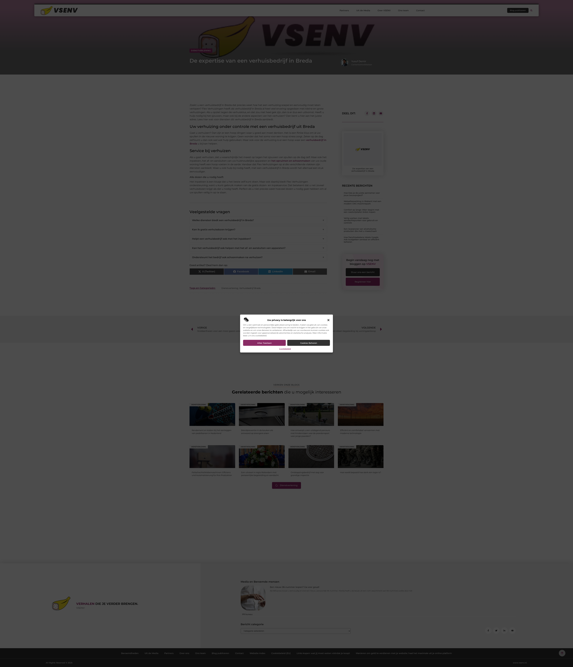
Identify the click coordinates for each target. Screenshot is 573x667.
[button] (328, 320)
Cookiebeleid (285, 349)
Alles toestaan (264, 343)
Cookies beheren (308, 343)
